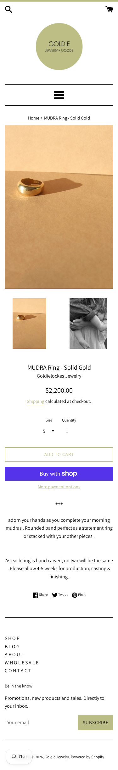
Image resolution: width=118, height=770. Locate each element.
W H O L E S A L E (21, 662)
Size (49, 420)
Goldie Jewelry (57, 757)
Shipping (35, 401)
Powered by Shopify (87, 757)
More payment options (59, 487)
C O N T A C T (18, 670)
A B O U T (14, 654)
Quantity (69, 420)
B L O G (12, 646)
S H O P (12, 638)
